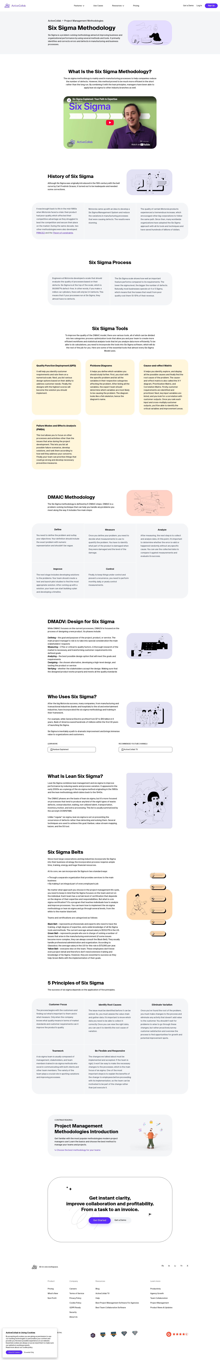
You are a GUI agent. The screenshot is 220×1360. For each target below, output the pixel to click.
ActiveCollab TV (102, 1294)
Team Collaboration (159, 1298)
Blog (97, 1289)
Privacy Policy (75, 1298)
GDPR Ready (75, 1308)
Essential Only (29, 1352)
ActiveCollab (54, 21)
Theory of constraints (63, 233)
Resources (117, 6)
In (169, 1266)
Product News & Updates (161, 1308)
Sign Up (211, 6)
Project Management (159, 1303)
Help (98, 1298)
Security (72, 1312)
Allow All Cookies (14, 1352)
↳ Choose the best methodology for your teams (77, 1150)
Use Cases (98, 6)
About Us (73, 1317)
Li (175, 1266)
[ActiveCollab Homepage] (15, 6)
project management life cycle (104, 890)
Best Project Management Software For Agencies (117, 1303)
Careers (73, 1289)
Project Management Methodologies (83, 21)
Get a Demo (188, 6)
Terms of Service (76, 1294)
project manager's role (63, 641)
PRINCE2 (40, 233)
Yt (181, 1266)
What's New (53, 1294)
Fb (163, 1266)
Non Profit (52, 1298)
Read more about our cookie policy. (19, 1347)
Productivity (155, 1289)
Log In (199, 6)
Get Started (99, 1220)
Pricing (136, 6)
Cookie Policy (75, 1303)
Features (78, 6)
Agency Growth (157, 1294)
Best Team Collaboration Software (111, 1308)
